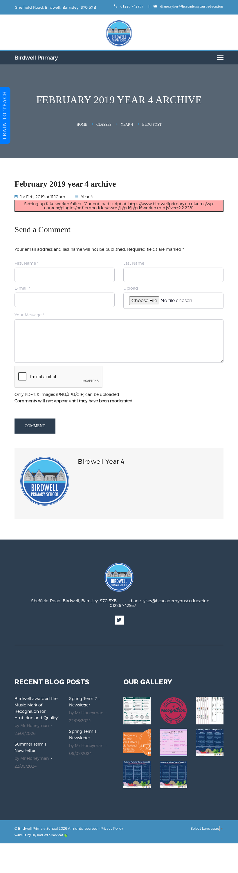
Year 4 (127, 124)
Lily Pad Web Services (47, 835)
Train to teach (5, 115)
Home (82, 124)
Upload (130, 288)
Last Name (133, 263)
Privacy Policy (111, 828)
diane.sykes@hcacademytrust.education (191, 6)
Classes (103, 124)
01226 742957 (132, 6)
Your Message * (29, 314)
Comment (35, 426)
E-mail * (22, 288)
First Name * (27, 263)
